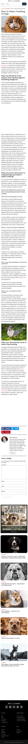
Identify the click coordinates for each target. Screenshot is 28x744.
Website (3, 491)
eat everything (4, 390)
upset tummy (4, 65)
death (5, 45)
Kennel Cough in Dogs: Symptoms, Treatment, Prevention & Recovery (13, 557)
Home (2, 8)
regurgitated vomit (22, 277)
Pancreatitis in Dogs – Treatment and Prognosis (13, 584)
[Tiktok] (21, 707)
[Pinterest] (10, 707)
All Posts (12, 453)
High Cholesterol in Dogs (10, 638)
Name (3, 481)
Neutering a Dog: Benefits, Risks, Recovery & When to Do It (12, 665)
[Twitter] (17, 707)
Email (2, 486)
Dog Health (7, 8)
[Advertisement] (14, 119)
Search (24, 3)
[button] (6, 428)
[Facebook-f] (6, 707)
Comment (3, 464)
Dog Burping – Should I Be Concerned (10, 611)
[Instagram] (14, 707)
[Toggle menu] (2, 4)
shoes (17, 306)
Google (7, 300)
